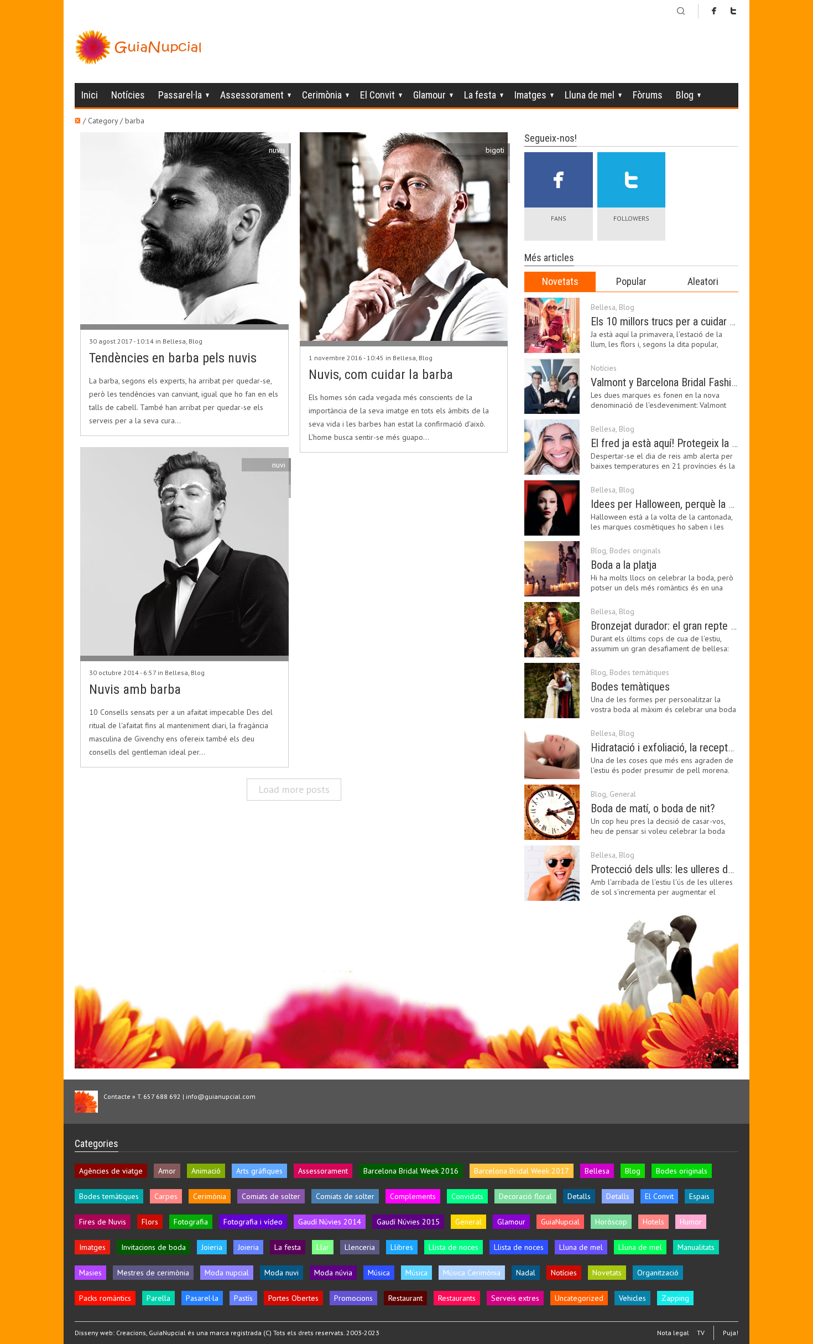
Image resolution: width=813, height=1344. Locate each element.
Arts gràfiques (259, 1171)
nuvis (277, 150)
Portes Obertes (293, 1298)
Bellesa (174, 341)
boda (276, 176)
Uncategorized (579, 1298)
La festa (480, 95)
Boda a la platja (623, 565)
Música (379, 1273)
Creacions (131, 1333)
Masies (90, 1273)
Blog (685, 95)
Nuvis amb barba (135, 689)
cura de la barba (477, 163)
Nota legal (673, 1333)
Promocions (353, 1298)
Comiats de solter (271, 1196)
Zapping (675, 1298)
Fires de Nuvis (102, 1222)
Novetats (560, 281)
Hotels (653, 1222)
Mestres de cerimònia (153, 1273)
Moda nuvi (281, 1273)
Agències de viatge (111, 1171)
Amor (167, 1171)
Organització (658, 1273)
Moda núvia (333, 1273)
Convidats (467, 1196)
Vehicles (632, 1298)
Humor (691, 1222)
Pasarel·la (202, 1298)
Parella (158, 1298)
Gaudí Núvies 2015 (408, 1222)
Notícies (128, 95)
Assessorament (252, 95)
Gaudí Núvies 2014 (329, 1222)
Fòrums (648, 95)
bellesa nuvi (265, 478)
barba (275, 163)
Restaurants (457, 1298)
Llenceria (360, 1247)
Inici (89, 95)
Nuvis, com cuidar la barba (381, 374)
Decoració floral (525, 1196)
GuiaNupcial (560, 1222)
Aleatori (702, 281)
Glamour (429, 95)
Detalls (579, 1196)
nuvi (278, 465)
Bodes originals (635, 551)
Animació (206, 1171)
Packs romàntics (105, 1298)
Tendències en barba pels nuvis (173, 358)
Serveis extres (515, 1298)
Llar (322, 1247)
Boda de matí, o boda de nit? (653, 808)
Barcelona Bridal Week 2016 (410, 1171)
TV (701, 1333)
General (622, 794)
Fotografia (191, 1222)
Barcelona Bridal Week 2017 (521, 1171)
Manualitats (696, 1247)
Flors (150, 1222)
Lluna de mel (589, 95)
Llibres (401, 1247)
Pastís (243, 1298)
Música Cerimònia (472, 1273)
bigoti (495, 150)
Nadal (525, 1273)
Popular (631, 281)
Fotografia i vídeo (253, 1222)
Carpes (166, 1196)
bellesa (272, 190)
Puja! (730, 1333)
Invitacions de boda (153, 1247)
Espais (699, 1196)
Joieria (211, 1247)
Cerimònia (322, 95)
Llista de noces (453, 1247)
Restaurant (405, 1298)
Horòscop (611, 1222)
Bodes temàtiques (639, 672)
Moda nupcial (227, 1273)
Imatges (530, 95)
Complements (413, 1196)
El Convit (377, 95)
